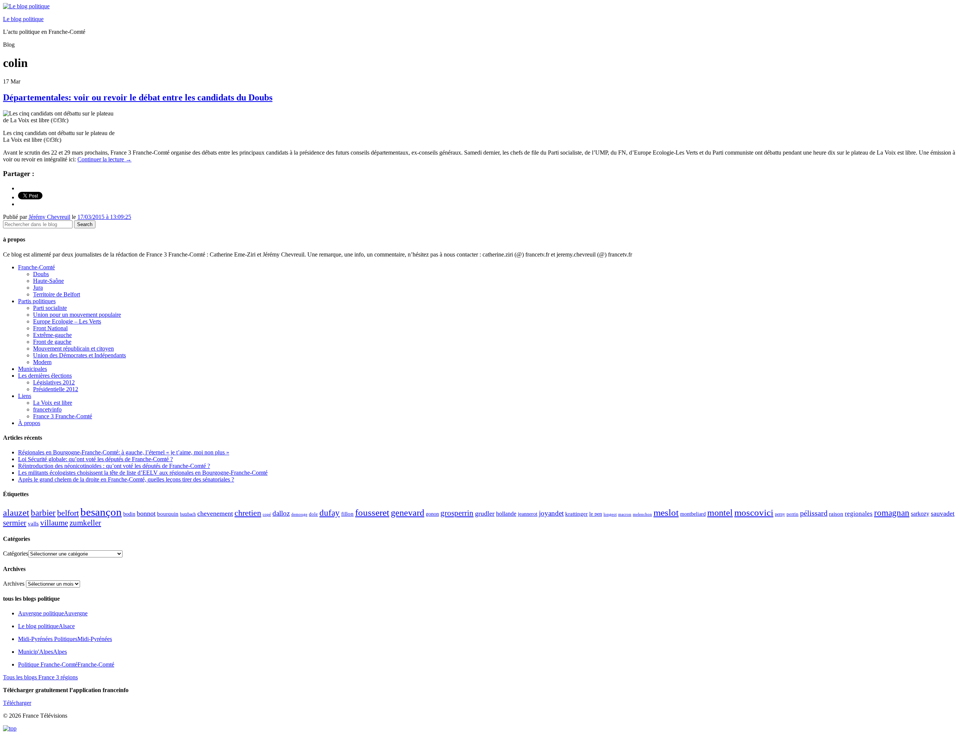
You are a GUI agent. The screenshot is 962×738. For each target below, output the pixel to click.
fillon (347, 513)
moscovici (753, 512)
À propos (29, 423)
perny (780, 514)
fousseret (372, 512)
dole (313, 514)
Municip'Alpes (42, 651)
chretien (247, 513)
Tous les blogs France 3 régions (40, 677)
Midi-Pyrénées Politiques (65, 639)
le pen (595, 514)
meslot (666, 512)
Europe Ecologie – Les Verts (67, 321)
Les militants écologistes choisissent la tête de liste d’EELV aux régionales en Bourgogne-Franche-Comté (143, 472)
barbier (43, 513)
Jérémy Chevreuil (49, 217)
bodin (129, 514)
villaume (54, 523)
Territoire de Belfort (56, 294)
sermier (14, 522)
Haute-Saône (48, 281)
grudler (485, 513)
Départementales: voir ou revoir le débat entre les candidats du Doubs (137, 97)
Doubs (41, 274)
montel (720, 513)
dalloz (281, 513)
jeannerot (527, 514)
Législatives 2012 (54, 382)
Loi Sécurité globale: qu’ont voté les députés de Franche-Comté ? (95, 459)
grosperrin (456, 513)
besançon (101, 512)
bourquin (167, 514)
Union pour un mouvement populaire (77, 314)
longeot (610, 514)
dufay (329, 513)
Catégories (15, 553)
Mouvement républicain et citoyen (73, 348)
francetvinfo (47, 409)
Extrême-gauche (52, 335)
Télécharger (17, 703)
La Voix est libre (52, 402)
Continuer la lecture (104, 159)
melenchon (642, 514)
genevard (407, 512)
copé (267, 514)
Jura (38, 287)
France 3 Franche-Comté (62, 416)
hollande (506, 513)
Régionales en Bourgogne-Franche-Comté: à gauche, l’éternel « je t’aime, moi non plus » (123, 452)
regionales (859, 513)
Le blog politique (23, 19)
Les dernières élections (45, 375)
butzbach (188, 514)
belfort (68, 513)
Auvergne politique (53, 613)
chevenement (215, 513)
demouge (299, 514)
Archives (13, 583)
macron (624, 514)
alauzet (16, 512)
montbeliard (693, 514)
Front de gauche (52, 342)
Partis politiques (37, 301)
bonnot (146, 513)
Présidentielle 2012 (55, 389)
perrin (793, 514)
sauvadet (942, 513)
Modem (42, 362)
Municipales (32, 369)
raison (836, 513)
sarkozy (920, 513)
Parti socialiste (50, 308)
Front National (50, 328)
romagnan (891, 513)
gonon (432, 514)
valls (33, 524)
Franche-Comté (36, 267)
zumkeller (85, 522)
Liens (24, 396)
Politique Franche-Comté (66, 664)
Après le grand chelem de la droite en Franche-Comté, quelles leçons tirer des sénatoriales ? (126, 479)
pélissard (813, 513)
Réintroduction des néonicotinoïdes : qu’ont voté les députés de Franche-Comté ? (114, 466)
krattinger (576, 513)
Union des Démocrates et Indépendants (79, 355)
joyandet (551, 513)
